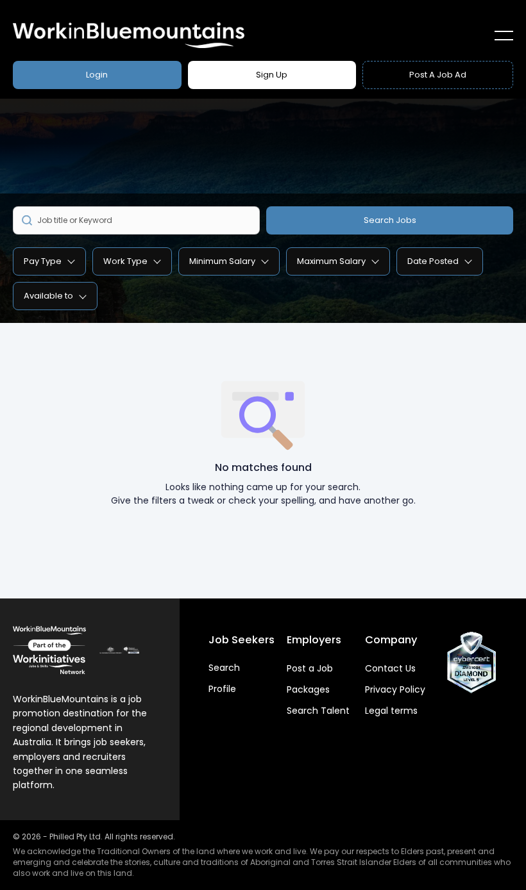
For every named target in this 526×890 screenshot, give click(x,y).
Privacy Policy (395, 689)
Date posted (433, 261)
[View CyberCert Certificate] (471, 662)
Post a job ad (437, 75)
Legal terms (391, 710)
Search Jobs (390, 220)
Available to (48, 296)
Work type (125, 261)
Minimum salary (222, 261)
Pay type (43, 261)
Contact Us (390, 668)
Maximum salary (331, 261)
